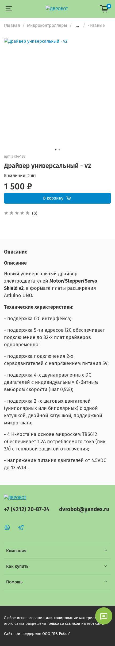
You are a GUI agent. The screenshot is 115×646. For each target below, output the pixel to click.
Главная (12, 25)
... (77, 25)
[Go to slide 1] (55, 149)
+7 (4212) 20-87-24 (26, 509)
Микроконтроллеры (47, 25)
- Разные (96, 25)
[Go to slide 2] (59, 149)
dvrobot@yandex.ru (84, 509)
